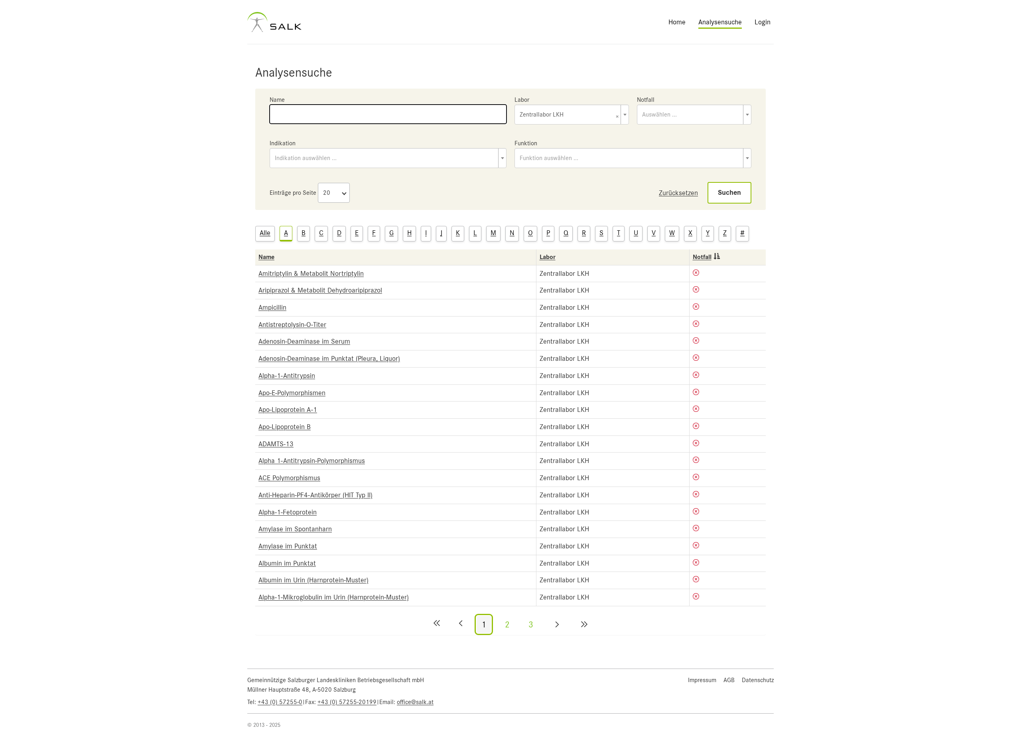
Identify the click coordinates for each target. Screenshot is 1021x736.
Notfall (645, 99)
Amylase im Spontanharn (295, 529)
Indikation (283, 143)
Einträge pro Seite (293, 192)
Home (677, 22)
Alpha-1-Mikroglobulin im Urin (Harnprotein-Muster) (333, 597)
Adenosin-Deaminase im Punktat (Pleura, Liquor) (329, 358)
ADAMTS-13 (276, 444)
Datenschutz (758, 680)
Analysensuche (720, 22)
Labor (521, 99)
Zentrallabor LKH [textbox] (569, 115)
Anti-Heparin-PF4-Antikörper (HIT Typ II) (315, 495)
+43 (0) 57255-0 (280, 702)
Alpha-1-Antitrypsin (286, 376)
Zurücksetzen (678, 193)
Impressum (702, 680)
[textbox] (694, 114)
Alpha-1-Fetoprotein (287, 512)
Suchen (729, 192)
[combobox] (571, 115)
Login (763, 22)
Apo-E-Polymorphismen (291, 393)
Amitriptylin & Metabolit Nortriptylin (311, 273)
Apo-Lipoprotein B (284, 427)
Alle (265, 233)
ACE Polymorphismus (289, 478)
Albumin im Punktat (287, 563)
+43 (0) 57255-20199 (346, 702)
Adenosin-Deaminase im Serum (304, 341)
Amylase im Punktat (287, 546)
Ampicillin (272, 307)
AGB (729, 680)
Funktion (525, 143)
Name (277, 99)
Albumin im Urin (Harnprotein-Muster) (313, 580)
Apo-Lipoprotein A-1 (287, 410)
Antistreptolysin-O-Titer (292, 324)
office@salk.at (415, 702)
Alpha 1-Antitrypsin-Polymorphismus (311, 461)
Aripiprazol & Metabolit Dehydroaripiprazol (320, 290)
